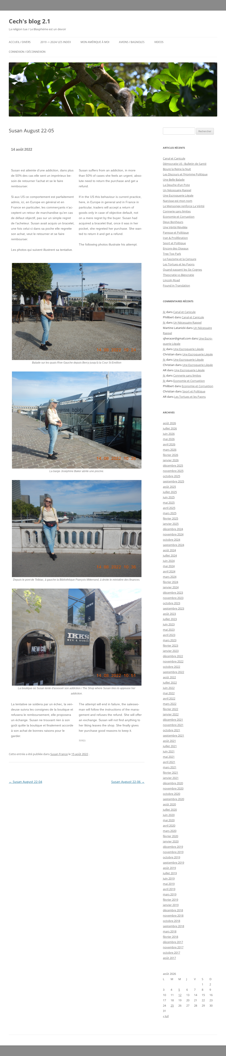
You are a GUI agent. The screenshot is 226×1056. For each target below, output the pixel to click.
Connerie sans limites (177, 211)
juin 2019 (169, 878)
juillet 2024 (170, 555)
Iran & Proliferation (175, 238)
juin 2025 (169, 497)
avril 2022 (169, 698)
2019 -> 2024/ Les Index (55, 42)
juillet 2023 (170, 619)
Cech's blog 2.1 (29, 21)
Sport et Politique (174, 243)
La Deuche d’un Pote (176, 185)
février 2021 (170, 773)
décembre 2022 (173, 656)
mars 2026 (169, 450)
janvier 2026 (171, 460)
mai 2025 (169, 503)
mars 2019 (169, 894)
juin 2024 (169, 561)
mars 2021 (169, 767)
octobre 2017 (171, 953)
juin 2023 (169, 624)
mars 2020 (169, 831)
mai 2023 (169, 630)
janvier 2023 (171, 651)
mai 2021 (169, 757)
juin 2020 (169, 815)
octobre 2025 (171, 476)
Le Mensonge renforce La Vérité (183, 206)
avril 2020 (169, 825)
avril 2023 (169, 635)
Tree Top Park (172, 254)
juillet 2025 (170, 492)
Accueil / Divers (20, 42)
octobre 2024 (171, 540)
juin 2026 (169, 434)
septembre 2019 (173, 863)
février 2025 (170, 518)
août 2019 (169, 868)
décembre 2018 (173, 910)
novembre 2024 (173, 534)
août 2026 (169, 423)
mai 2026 (169, 439)
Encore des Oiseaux (175, 248)
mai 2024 (169, 566)
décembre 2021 (173, 720)
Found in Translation (176, 285)
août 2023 (169, 614)
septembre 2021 (173, 735)
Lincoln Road (171, 280)
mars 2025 (169, 513)
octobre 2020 (171, 794)
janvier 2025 (171, 524)
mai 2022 (169, 693)
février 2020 (170, 836)
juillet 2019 (170, 873)
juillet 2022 (170, 683)
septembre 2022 (173, 672)
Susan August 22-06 (128, 782)
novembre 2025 (173, 471)
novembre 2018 (173, 915)
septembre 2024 (173, 545)
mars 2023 (169, 640)
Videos (159, 42)
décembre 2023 (173, 593)
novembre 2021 (173, 725)
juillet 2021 (170, 746)
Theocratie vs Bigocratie (178, 275)
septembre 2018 (173, 926)
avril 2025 (169, 508)
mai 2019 (169, 884)
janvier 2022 (171, 714)
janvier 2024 (171, 587)
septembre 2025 (173, 481)
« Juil (166, 1016)
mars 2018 (169, 931)
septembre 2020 (173, 799)
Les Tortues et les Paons (178, 264)
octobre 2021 (171, 730)
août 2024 (169, 550)
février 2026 (170, 455)
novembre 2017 (173, 947)
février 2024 (170, 582)
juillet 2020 (170, 810)
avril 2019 (169, 889)
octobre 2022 (171, 667)
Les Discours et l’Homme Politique (185, 174)
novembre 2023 (173, 598)
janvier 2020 (171, 841)
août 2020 (169, 804)
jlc (164, 312)
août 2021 (169, 741)
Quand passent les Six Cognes (182, 270)
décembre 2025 (173, 465)
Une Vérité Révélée (175, 227)
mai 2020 (169, 820)
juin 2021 (169, 751)
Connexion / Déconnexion (27, 52)
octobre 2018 (171, 921)
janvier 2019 (171, 905)
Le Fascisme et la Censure (179, 259)
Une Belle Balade (174, 180)
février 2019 (170, 900)
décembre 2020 (173, 783)
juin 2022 (169, 688)
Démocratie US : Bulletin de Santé (184, 164)
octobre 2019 (171, 857)
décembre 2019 (173, 847)
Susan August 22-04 (25, 782)
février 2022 (170, 709)
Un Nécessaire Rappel (177, 190)
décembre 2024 (173, 529)
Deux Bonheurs (173, 222)
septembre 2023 (173, 608)
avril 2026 (169, 444)
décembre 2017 (173, 942)
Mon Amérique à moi (95, 42)
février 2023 (170, 645)
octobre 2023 (171, 603)
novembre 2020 (173, 788)
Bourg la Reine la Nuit (177, 169)
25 (172, 1005)
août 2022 (169, 677)
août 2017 (169, 958)
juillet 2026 (170, 428)
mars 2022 (169, 704)
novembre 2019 (173, 852)
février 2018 (170, 937)
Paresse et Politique (176, 232)
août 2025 (169, 487)
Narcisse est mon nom (177, 201)
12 (179, 995)
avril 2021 (169, 762)
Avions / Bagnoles (132, 42)
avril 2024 (169, 571)
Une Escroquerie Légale (178, 195)
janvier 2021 (171, 778)
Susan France (59, 754)
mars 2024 (169, 577)
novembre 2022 (173, 661)
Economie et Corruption (178, 217)
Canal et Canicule (174, 158)
